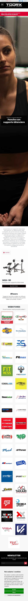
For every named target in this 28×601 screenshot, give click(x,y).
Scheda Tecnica (14, 286)
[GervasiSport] (7, 410)
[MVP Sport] (21, 450)
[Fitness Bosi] (7, 371)
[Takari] (21, 490)
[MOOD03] (7, 450)
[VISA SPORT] (7, 529)
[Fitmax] (21, 357)
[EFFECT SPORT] (21, 344)
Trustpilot (3, 10)
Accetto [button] (14, 589)
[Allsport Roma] (21, 318)
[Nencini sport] (7, 463)
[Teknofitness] (7, 516)
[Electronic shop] (7, 357)
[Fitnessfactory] (7, 397)
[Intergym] (21, 423)
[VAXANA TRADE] (21, 516)
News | (25, 1)
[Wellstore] (14, 543)
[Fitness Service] (21, 384)
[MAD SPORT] (21, 437)
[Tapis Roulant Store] (7, 503)
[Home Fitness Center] (7, 423)
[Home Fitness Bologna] (21, 410)
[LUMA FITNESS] (7, 437)
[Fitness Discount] (21, 371)
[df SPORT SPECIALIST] (7, 344)
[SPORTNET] (21, 476)
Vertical (9, 1)
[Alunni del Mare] (7, 331)
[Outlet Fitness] (21, 463)
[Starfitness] (7, 490)
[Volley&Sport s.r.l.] (21, 529)
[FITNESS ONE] (7, 384)
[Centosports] (21, 331)
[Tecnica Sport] (21, 503)
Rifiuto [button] (14, 592)
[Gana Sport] (21, 397)
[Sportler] (7, 476)
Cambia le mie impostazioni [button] (14, 595)
